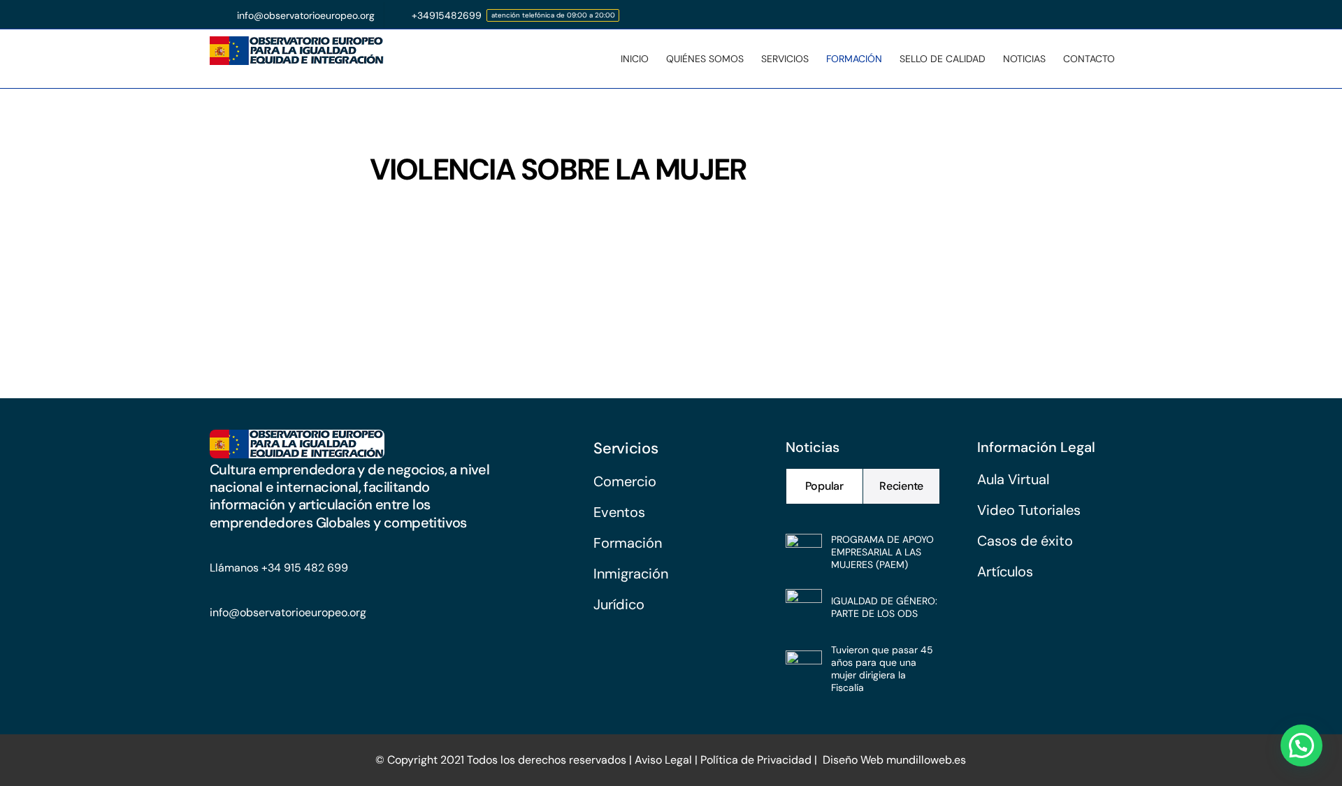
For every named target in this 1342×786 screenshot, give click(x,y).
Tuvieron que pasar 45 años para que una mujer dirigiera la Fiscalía (882, 668)
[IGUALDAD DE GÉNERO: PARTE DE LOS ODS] (804, 601)
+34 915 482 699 (304, 567)
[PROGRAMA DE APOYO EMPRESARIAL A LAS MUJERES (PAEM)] (804, 546)
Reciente (901, 486)
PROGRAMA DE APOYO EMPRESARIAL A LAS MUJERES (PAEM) (882, 552)
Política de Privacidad (755, 759)
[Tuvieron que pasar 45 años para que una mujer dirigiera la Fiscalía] (804, 663)
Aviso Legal (662, 759)
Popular (824, 486)
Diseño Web (853, 759)
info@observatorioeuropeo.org (288, 612)
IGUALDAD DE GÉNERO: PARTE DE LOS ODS (884, 607)
